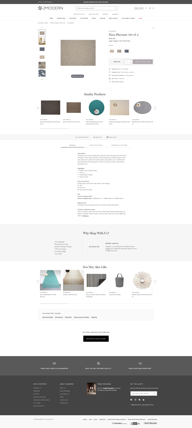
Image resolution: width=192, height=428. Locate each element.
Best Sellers (94, 14)
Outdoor (84, 18)
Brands (115, 14)
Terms (90, 419)
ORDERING (37, 391)
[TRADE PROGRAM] (104, 389)
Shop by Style (79, 14)
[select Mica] (119, 51)
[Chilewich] (94, 247)
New (51, 18)
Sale (140, 18)
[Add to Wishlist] (153, 28)
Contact (108, 249)
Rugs (94, 18)
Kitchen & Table (128, 18)
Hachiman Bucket (115, 294)
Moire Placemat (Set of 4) (71, 122)
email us (86, 216)
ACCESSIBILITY (64, 403)
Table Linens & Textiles (57, 22)
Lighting (72, 18)
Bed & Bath (113, 18)
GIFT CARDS (37, 403)
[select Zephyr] (127, 51)
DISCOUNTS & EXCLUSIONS (41, 400)
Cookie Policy (102, 419)
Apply (115, 41)
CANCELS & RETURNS (40, 397)
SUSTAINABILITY (65, 394)
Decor (102, 18)
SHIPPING (36, 394)
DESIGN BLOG (64, 400)
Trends (105, 14)
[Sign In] (150, 8)
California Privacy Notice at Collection (117, 419)
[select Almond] (112, 51)
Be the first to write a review (96, 339)
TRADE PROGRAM (65, 391)
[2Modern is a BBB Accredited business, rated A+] (135, 424)
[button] (153, 8)
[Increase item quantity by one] (131, 60)
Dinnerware (59, 317)
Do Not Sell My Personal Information (136, 419)
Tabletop (94, 317)
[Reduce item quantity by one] (131, 63)
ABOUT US (63, 388)
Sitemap (85, 419)
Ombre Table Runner (70, 294)
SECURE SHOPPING (39, 406)
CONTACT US (37, 388)
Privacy (95, 419)
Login (110, 41)
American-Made (47, 317)
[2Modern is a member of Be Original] (119, 423)
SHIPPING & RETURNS (120, 145)
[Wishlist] (146, 8)
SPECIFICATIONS (96, 145)
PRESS (61, 397)
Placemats (70, 22)
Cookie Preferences (152, 419)
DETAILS (73, 145)
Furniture (61, 18)
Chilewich (112, 31)
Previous (49, 53)
